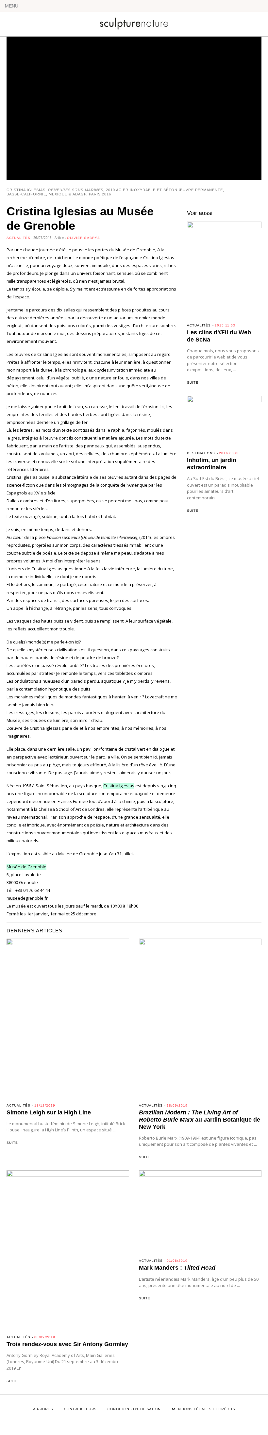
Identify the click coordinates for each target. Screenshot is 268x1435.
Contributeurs (80, 1409)
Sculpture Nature (134, 21)
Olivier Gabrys (83, 238)
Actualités (18, 238)
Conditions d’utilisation (134, 1409)
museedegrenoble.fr (27, 898)
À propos (43, 1409)
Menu (11, 5)
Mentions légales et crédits (203, 1409)
